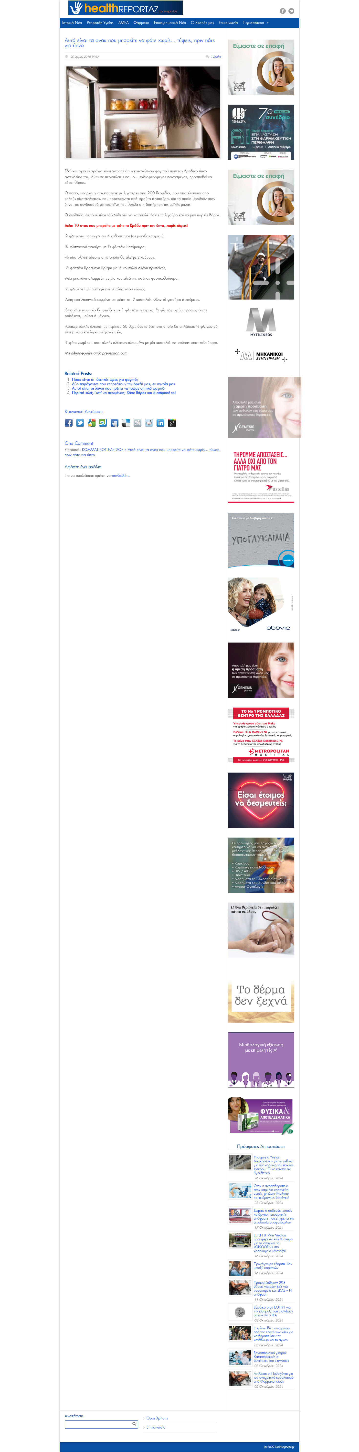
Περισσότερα (253, 23)
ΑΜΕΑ (123, 23)
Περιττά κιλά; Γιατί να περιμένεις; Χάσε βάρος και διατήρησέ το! (124, 393)
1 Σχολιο (216, 56)
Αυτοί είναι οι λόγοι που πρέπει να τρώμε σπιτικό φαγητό (118, 388)
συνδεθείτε (120, 476)
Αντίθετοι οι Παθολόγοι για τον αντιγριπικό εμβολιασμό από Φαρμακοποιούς (274, 1377)
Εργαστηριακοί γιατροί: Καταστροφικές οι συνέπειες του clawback (271, 1357)
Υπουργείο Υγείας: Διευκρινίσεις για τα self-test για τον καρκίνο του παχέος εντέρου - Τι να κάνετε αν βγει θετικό (274, 1165)
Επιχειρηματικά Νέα (170, 23)
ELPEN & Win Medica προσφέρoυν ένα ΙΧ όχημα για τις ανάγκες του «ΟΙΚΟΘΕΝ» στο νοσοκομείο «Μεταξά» (273, 1243)
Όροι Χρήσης (157, 1418)
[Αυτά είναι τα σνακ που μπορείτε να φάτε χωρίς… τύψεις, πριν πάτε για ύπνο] (143, 112)
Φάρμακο (141, 23)
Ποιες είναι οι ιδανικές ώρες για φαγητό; (105, 380)
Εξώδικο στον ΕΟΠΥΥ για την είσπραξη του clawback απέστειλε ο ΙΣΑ (273, 1311)
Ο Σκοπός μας (202, 23)
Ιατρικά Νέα (72, 23)
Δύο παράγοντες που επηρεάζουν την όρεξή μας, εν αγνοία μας (123, 384)
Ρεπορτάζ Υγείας (100, 23)
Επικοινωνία (228, 23)
